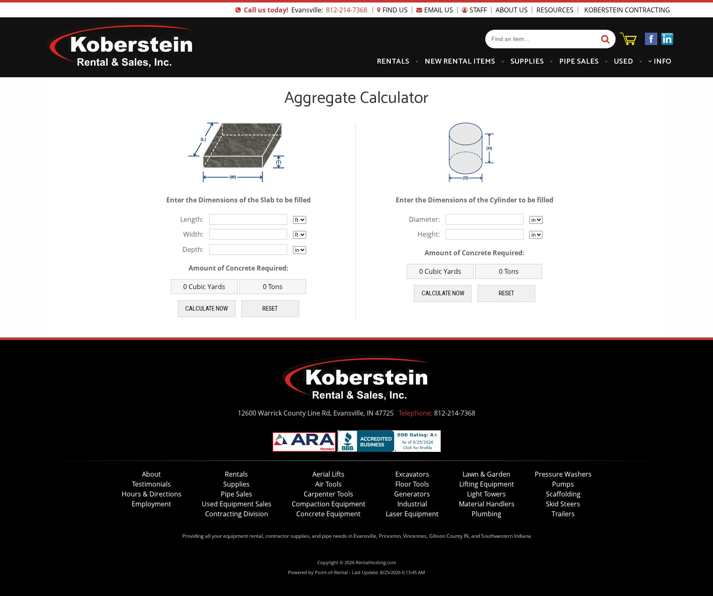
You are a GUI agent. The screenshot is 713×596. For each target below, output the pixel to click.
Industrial (412, 503)
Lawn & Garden (486, 474)
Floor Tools (412, 484)
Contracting (236, 513)
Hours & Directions (152, 494)
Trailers (563, 513)
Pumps (563, 484)
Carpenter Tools (328, 494)
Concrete (328, 513)
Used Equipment (237, 503)
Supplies (527, 61)
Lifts (328, 474)
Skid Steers (563, 503)
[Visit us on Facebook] (651, 40)
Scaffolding (563, 494)
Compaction (329, 503)
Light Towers (486, 494)
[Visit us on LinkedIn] (667, 40)
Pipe (579, 61)
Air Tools (328, 484)
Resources (555, 10)
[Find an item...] (604, 39)
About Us (512, 10)
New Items (460, 61)
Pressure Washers (563, 474)
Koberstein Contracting (627, 10)
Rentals (393, 61)
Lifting (486, 484)
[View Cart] (628, 42)
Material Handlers (487, 503)
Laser (412, 513)
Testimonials (151, 484)
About (151, 474)
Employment (151, 503)
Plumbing (486, 513)
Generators (412, 494)
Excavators (412, 474)
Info (661, 61)
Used (623, 61)
